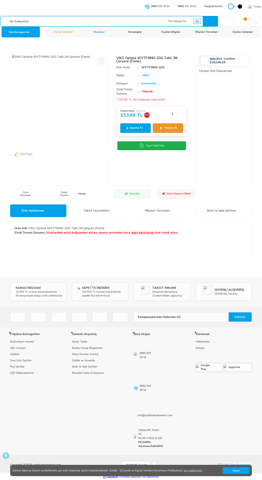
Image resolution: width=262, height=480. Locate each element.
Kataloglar (135, 32)
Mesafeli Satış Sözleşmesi (88, 373)
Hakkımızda (203, 341)
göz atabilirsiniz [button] (192, 470)
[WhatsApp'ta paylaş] (103, 194)
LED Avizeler (18, 348)
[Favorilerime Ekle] (101, 60)
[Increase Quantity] (180, 114)
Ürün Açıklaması (32, 210)
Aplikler (15, 354)
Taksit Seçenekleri (96, 210)
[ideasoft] (110, 477)
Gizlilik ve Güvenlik (83, 360)
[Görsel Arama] (197, 21)
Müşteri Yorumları (206, 32)
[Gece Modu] (240, 6)
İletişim (200, 348)
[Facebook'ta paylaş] (89, 194)
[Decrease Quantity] (165, 114)
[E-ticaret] (130, 477)
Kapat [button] (236, 470)
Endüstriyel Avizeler (22, 341)
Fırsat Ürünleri (63, 32)
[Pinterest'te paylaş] (98, 194)
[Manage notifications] (6, 455)
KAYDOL (240, 317)
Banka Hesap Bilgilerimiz (87, 348)
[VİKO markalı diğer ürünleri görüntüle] (154, 75)
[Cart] (241, 21)
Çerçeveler (149, 83)
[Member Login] (226, 21)
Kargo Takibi (79, 341)
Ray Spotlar (17, 366)
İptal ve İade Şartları (221, 210)
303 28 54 (160, 6)
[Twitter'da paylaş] (94, 194)
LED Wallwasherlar (22, 373)
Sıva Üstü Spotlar (21, 360)
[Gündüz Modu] (231, 6)
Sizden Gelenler (242, 32)
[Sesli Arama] (6, 21)
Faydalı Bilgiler (170, 32)
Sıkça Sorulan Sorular (85, 354)
